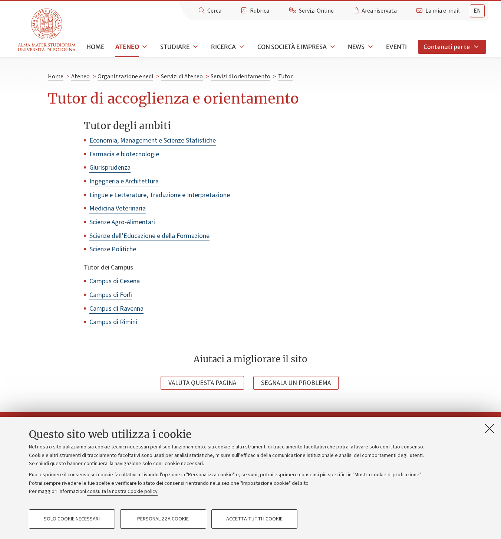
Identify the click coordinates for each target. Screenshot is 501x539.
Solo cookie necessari (72, 519)
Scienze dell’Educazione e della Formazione (149, 236)
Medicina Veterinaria (117, 208)
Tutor (285, 76)
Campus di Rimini (113, 322)
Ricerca (223, 46)
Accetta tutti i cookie (254, 519)
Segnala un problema (296, 383)
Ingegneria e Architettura (124, 181)
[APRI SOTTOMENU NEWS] (370, 46)
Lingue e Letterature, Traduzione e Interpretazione (159, 195)
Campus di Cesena (114, 281)
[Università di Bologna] (47, 30)
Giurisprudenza (110, 167)
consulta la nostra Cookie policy (122, 491)
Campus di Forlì (110, 295)
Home (95, 46)
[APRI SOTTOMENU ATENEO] (144, 46)
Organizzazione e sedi (125, 76)
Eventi (396, 46)
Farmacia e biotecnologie (124, 154)
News (356, 46)
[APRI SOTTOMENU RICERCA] (241, 46)
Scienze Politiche (112, 249)
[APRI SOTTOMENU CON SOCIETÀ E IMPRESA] (332, 46)
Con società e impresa (292, 46)
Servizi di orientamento (240, 76)
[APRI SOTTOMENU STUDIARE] (194, 46)
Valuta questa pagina (202, 383)
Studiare (174, 46)
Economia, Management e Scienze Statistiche (152, 140)
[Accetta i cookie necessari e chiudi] (489, 428)
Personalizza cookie (163, 519)
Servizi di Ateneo (182, 76)
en (477, 11)
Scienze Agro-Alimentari (122, 222)
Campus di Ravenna (116, 308)
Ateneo (127, 46)
